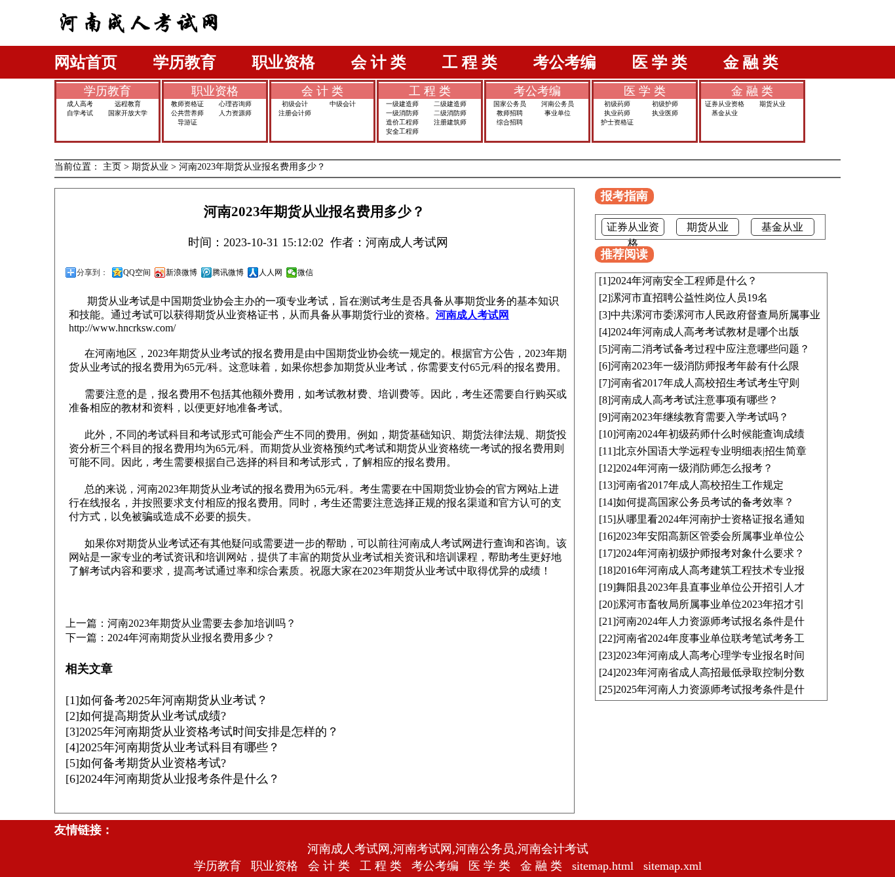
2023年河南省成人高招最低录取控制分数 (710, 672)
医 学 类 (659, 62)
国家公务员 (509, 103)
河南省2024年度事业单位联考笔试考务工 (710, 638)
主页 (112, 167)
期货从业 (772, 103)
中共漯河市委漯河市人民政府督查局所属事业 (715, 314)
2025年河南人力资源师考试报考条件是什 (710, 689)
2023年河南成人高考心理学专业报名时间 (710, 655)
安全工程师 (402, 131)
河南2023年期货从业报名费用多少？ (252, 167)
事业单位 (557, 113)
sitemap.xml (672, 865)
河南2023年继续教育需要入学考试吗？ (700, 416)
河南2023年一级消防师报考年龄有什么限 (705, 365)
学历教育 (184, 62)
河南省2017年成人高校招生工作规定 (700, 485)
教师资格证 (187, 103)
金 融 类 (750, 62)
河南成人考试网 (472, 314)
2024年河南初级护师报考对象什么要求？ (710, 553)
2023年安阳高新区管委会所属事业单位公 (710, 536)
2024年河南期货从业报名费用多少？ (191, 638)
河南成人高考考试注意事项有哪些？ (694, 399)
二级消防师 (450, 113)
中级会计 (343, 103)
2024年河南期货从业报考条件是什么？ (179, 778)
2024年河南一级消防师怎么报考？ (694, 468)
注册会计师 (294, 113)
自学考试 (80, 113)
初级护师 (665, 103)
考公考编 (564, 62)
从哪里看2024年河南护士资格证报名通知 (710, 519)
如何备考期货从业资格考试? (152, 763)
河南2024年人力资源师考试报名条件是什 (710, 621)
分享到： (92, 272)
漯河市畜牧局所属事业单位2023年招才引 (710, 604)
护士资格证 (617, 122)
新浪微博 (181, 272)
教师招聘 (510, 113)
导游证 (187, 122)
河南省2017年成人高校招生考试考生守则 (705, 382)
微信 (305, 272)
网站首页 (85, 62)
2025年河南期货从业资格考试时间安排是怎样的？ (209, 731)
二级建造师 (450, 103)
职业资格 (283, 62)
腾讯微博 (228, 272)
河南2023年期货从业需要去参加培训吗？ (201, 623)
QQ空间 (137, 272)
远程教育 (128, 103)
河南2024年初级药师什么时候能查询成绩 (710, 433)
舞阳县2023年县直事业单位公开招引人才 (710, 587)
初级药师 (617, 103)
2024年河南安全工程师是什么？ (684, 280)
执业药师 (617, 113)
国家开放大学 (127, 113)
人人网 (270, 272)
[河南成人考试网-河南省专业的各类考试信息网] (138, 41)
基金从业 (725, 113)
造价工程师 (402, 122)
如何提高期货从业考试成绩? (152, 715)
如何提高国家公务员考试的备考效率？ (705, 502)
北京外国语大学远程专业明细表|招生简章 (711, 451)
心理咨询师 (235, 103)
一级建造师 (402, 103)
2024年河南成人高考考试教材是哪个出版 (705, 331)
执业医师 (665, 113)
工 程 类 (469, 62)
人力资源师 (235, 113)
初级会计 (295, 103)
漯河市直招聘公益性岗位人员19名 (689, 297)
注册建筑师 (450, 122)
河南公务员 (557, 103)
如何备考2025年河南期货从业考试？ (173, 700)
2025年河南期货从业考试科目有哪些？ (179, 747)
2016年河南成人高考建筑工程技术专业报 (710, 570)
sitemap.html (603, 865)
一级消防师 (402, 113)
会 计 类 (378, 62)
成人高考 (80, 103)
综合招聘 (510, 122)
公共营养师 (187, 113)
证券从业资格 (724, 103)
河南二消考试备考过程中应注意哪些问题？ (710, 348)
